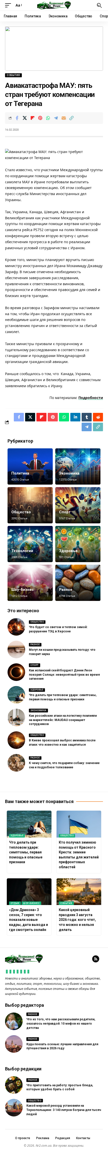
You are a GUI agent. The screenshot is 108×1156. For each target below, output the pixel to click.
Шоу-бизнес (22, 589)
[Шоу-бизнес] (30, 583)
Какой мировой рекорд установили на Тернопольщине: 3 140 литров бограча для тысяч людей (63, 1110)
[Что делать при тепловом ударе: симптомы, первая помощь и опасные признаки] (16, 695)
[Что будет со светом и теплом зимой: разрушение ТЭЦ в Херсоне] (16, 627)
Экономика (69, 473)
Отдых (15, 903)
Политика (20, 473)
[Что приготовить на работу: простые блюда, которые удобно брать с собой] (14, 1085)
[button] (9, 5)
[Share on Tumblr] (87, 417)
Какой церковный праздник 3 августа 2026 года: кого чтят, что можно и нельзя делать (77, 919)
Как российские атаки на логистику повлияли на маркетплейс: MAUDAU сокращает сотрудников (63, 720)
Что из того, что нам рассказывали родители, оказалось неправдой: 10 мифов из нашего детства (60, 1024)
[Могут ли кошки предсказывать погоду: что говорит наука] (16, 649)
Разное (65, 589)
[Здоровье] (77, 544)
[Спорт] (77, 505)
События (13, 75)
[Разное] (77, 583)
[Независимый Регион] (54, 5)
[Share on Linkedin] (75, 417)
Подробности (90, 397)
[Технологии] (30, 544)
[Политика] (30, 466)
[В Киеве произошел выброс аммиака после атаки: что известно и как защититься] (16, 740)
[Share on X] (24, 118)
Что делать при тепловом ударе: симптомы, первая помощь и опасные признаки (25, 852)
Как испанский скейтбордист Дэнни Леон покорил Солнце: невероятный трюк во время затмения (64, 675)
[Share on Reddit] (98, 417)
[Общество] (30, 505)
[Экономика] (77, 466)
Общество (21, 512)
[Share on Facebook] (16, 118)
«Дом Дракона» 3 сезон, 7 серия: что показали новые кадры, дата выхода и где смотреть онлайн (28, 919)
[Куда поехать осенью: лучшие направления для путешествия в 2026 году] (14, 1044)
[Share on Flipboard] (32, 118)
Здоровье (68, 551)
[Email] (63, 118)
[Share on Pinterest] (40, 118)
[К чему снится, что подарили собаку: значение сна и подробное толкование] (16, 763)
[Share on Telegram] (55, 118)
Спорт (65, 512)
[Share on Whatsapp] (47, 118)
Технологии (22, 551)
